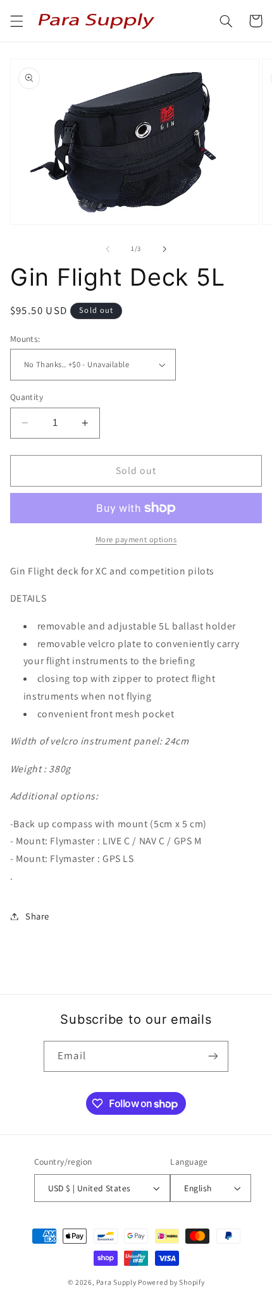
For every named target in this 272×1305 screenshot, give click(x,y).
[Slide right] (164, 249)
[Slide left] (107, 249)
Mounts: (25, 338)
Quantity (26, 397)
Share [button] (37, 916)
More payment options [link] (136, 539)
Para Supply (117, 1282)
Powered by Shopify (171, 1282)
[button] (16, 20)
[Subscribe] (212, 1056)
